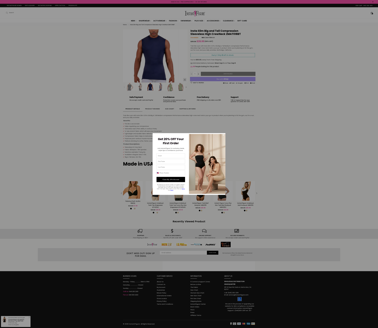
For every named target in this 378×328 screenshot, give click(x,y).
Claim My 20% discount (170, 179)
